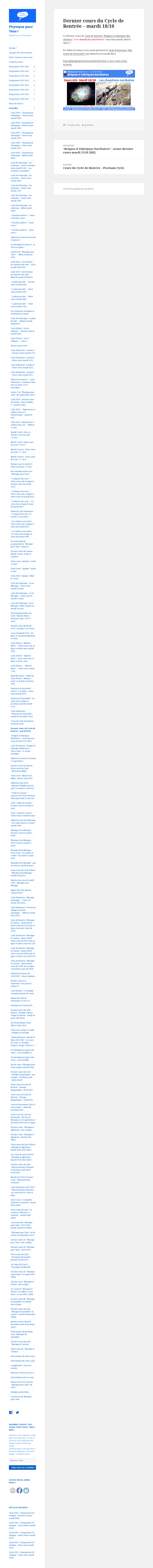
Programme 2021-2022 (19, 85)
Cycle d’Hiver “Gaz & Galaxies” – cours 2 (20, 339)
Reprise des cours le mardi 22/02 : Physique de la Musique (22, 883)
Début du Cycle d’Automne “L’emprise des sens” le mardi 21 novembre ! (22, 514)
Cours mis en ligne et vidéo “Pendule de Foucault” (22, 1031)
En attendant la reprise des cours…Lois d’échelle (22, 1058)
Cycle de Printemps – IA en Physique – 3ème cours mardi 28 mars (22, 586)
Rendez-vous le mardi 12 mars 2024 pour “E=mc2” (22, 465)
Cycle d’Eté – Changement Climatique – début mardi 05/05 (22, 155)
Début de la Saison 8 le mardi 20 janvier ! (23, 238)
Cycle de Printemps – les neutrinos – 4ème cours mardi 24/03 (21, 178)
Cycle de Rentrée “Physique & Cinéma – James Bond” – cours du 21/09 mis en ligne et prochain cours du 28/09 (23, 965)
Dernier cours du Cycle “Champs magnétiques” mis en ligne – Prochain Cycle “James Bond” (23, 1076)
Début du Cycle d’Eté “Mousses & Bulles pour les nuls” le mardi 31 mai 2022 (22, 786)
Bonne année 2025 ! (19, 345)
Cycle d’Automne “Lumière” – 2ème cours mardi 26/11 (23, 373)
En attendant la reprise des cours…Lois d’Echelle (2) (22, 1051)
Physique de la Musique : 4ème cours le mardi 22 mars (21, 843)
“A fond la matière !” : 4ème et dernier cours (23, 216)
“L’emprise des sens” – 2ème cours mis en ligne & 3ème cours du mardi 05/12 (22, 494)
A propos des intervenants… (21, 52)
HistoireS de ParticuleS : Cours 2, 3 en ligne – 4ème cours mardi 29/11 (22, 691)
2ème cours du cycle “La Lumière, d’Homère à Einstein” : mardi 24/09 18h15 (21, 1214)
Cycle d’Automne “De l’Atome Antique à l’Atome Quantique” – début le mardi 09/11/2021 (23, 911)
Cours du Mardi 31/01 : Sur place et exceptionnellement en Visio (23, 636)
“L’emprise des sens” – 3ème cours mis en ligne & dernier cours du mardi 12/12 (22, 482)
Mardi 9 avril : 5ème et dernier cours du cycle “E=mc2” (20, 435)
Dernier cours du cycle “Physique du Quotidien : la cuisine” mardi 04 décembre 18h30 (23, 1313)
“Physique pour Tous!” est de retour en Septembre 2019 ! (23, 1233)
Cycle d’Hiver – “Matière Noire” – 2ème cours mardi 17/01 (22, 668)
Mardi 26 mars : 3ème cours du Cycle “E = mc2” (23, 450)
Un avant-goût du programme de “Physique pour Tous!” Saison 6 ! (22, 544)
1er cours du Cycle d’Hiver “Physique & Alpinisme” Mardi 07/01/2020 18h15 (22, 1157)
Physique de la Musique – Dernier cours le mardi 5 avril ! (21, 833)
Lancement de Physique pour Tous (21, 1398)
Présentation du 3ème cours (23, 1356)
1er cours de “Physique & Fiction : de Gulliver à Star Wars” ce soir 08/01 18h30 (22, 1292)
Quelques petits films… (20, 1392)
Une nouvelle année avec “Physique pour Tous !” (21, 472)
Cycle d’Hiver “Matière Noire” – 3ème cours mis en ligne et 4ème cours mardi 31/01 (23, 647)
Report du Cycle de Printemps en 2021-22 (20, 999)
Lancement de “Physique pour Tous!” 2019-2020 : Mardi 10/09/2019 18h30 (21, 1225)
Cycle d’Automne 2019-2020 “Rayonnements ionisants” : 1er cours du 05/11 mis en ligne (23, 1191)
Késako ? (13, 48)
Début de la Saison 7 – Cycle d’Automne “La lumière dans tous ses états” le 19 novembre (23, 383)
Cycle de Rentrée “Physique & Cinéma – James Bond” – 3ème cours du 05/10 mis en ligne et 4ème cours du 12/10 (23, 939)
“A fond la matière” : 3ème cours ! (22, 224)
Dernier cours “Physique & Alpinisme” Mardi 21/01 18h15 (22, 1137)
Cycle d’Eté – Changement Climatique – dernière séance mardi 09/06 (22, 1516)
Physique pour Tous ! (21, 28)
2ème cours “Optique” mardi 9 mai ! (23, 570)
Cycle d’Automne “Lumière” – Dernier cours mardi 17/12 (23, 351)
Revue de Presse (16, 103)
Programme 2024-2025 (19, 71)
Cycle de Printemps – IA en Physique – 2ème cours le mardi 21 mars (22, 596)
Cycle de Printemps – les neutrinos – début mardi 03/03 (21, 208)
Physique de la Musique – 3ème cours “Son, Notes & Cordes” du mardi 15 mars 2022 (22, 854)
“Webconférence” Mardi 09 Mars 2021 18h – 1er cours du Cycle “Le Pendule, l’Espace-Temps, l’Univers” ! (23, 1041)
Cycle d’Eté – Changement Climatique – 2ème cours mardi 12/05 (22, 145)
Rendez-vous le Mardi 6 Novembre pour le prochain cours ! (23, 1324)
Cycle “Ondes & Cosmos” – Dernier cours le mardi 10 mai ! (22, 806)
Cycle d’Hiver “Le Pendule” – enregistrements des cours (23, 992)
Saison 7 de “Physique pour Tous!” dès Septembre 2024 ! (23, 393)
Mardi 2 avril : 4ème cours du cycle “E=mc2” (22, 443)
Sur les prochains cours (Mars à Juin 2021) (21, 1024)
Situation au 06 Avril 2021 (22, 1005)
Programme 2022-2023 (19, 80)
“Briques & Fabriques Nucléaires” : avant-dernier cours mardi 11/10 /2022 (23, 738)
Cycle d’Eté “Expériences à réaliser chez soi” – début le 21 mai (23, 425)
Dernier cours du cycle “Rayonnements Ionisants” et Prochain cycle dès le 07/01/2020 (23, 1168)
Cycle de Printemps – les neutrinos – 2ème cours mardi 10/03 (21, 198)
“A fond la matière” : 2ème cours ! (22, 231)
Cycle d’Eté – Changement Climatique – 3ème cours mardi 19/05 (22, 135)
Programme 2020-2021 (19, 89)
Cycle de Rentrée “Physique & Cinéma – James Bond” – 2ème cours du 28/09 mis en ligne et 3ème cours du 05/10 (23, 952)
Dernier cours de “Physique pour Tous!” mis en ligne (23, 1241)
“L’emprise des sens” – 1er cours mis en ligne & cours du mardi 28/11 (22, 504)
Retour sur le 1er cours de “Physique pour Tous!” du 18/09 (22, 1385)
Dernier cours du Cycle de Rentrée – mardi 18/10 (23, 729)
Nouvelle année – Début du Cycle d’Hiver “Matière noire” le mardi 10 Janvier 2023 (22, 679)
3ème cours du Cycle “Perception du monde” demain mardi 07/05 (21, 1257)
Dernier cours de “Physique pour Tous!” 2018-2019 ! (23, 1248)
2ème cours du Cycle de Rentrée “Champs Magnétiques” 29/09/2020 (22, 1097)
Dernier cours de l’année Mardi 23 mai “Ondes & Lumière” (21, 554)
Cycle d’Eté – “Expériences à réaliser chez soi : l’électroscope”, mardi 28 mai (23, 413)
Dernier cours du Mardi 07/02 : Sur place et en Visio (22, 627)
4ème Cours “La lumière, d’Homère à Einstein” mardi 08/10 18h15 (23, 1202)
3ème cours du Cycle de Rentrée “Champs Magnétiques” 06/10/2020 (22, 1087)
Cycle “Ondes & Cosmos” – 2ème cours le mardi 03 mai (23, 814)
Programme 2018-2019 (19, 99)
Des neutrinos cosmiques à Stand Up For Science (22, 312)
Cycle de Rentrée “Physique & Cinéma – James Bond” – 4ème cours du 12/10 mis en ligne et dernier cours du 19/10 (23, 925)
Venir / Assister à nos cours (20, 57)
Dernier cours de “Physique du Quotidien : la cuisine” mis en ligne (23, 1302)
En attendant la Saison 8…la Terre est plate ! (23, 246)
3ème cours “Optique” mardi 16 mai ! (23, 562)
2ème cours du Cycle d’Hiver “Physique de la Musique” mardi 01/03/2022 (23, 873)
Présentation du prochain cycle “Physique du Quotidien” (22, 1334)
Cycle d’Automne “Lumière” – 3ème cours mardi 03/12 (23, 366)
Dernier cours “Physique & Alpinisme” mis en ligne (22, 1128)
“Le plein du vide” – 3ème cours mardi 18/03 (22, 297)
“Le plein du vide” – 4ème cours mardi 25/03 (22, 290)
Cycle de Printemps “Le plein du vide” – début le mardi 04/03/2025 (23, 321)
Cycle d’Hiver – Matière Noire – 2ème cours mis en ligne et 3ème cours (22, 658)
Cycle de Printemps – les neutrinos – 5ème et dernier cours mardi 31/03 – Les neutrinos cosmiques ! (23, 166)
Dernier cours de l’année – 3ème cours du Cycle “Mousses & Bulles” (22, 768)
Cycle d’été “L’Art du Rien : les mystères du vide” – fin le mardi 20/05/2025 (23, 265)
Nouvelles (13, 108)
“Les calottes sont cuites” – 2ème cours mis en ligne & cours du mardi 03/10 (22, 524)
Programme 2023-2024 (19, 76)
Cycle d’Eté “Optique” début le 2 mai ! (22, 577)
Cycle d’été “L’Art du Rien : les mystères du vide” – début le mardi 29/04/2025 (22, 275)
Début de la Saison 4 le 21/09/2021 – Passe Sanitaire (23, 974)
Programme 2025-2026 (19, 66)
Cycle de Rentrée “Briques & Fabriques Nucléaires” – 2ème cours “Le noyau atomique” (23, 749)
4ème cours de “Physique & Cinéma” (22, 1350)
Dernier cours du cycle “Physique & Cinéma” (20, 1343)
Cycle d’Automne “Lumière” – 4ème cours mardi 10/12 (23, 359)
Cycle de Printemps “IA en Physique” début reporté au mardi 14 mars (22, 606)
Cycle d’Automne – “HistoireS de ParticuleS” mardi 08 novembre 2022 (22, 714)
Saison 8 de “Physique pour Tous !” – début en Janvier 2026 (22, 255)
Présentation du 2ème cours (23, 1361)
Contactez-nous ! (16, 62)
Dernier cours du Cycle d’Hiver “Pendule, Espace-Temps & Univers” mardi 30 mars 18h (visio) (23, 1014)
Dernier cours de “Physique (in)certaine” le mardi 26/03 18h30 (23, 1274)
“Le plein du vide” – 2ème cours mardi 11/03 (22, 305)
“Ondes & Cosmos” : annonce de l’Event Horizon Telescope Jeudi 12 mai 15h (23, 796)
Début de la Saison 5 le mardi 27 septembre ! (23, 759)
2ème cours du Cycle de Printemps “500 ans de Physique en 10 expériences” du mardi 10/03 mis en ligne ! (23, 1118)
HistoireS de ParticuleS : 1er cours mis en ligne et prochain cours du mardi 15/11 (23, 702)
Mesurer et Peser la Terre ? (22, 1372)
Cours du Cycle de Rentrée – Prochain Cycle (23, 722)
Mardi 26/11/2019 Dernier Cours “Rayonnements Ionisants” (22, 1180)
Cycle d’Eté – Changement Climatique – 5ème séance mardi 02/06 (22, 115)
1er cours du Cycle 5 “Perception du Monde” (21, 1265)
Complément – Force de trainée (21, 1366)
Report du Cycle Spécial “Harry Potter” (21, 891)
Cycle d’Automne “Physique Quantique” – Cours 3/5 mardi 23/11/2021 (22, 900)
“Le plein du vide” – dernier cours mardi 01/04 (23, 283)
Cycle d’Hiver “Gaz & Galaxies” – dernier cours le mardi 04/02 (23, 331)
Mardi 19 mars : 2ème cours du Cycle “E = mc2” (23, 458)
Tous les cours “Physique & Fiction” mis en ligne (22, 1283)
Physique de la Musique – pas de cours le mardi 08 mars (23, 864)
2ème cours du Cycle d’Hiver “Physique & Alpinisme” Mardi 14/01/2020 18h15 (23, 1147)
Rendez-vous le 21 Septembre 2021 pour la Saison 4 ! (21, 983)
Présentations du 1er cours (22, 1377)
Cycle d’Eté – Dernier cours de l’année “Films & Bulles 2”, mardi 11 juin (22, 402)
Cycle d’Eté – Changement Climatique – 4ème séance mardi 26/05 (22, 125)
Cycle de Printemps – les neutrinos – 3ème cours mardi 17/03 (21, 188)
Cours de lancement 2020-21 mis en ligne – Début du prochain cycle (23, 1107)
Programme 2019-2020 (19, 94)
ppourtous (89, 125)
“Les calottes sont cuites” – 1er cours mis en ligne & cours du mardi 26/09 (22, 534)
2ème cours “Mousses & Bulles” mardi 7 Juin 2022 (22, 777)
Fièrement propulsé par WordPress (78, 189)
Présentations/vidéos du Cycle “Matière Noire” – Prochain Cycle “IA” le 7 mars (21, 617)
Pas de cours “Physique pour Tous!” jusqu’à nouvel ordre (23, 1066)
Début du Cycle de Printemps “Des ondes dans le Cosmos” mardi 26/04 (23, 823)
